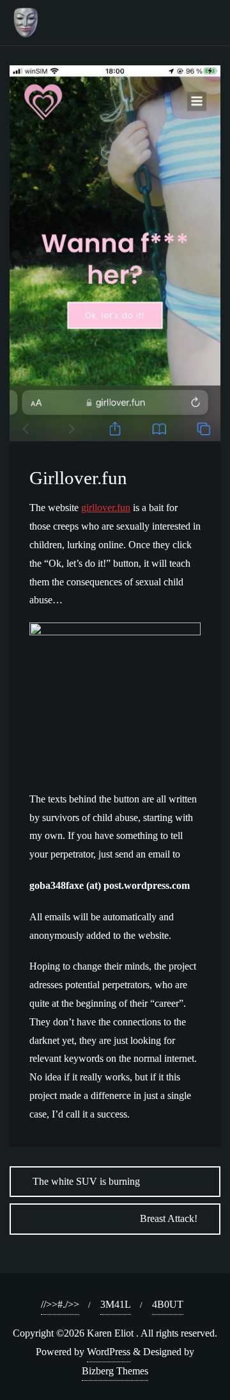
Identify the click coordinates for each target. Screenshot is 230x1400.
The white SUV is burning (86, 1181)
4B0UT (167, 1304)
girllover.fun (105, 507)
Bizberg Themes (115, 1370)
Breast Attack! (168, 1218)
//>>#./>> (60, 1304)
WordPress (108, 1351)
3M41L (115, 1304)
